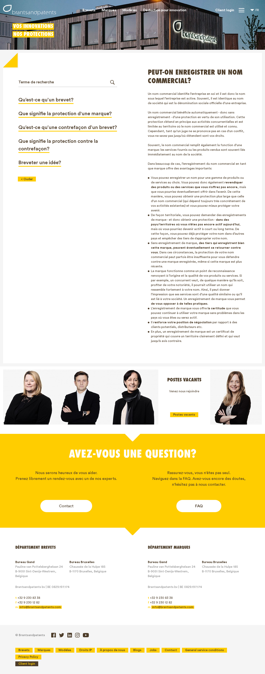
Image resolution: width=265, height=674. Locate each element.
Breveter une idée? (39, 162)
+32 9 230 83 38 (27, 597)
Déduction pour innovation (164, 10)
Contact (66, 506)
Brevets (88, 10)
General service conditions (204, 650)
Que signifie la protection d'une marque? (65, 113)
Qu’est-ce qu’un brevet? (46, 99)
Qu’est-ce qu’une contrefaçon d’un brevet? (67, 127)
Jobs (153, 650)
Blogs (137, 650)
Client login (224, 10)
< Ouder (27, 179)
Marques (109, 10)
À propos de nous (112, 650)
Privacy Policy (28, 656)
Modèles (129, 10)
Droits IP (85, 650)
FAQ (199, 506)
